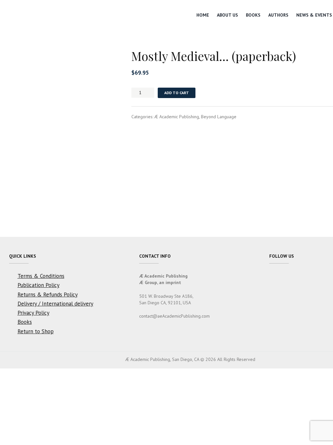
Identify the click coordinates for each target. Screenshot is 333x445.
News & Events (314, 15)
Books (253, 15)
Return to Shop (36, 331)
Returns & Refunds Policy (48, 294)
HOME (202, 15)
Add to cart (176, 92)
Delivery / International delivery (55, 303)
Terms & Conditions (41, 276)
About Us (227, 15)
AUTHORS (278, 15)
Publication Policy (39, 285)
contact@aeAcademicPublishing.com (174, 316)
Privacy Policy (33, 312)
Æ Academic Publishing (176, 117)
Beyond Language (218, 117)
